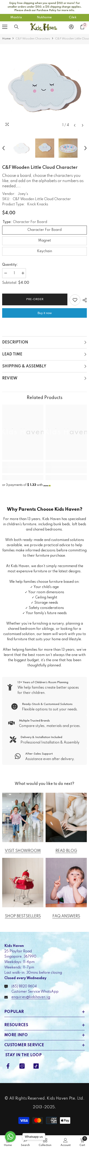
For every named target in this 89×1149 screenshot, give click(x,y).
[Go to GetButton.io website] (10, 1145)
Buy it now (45, 313)
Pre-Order (34, 299)
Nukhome (44, 17)
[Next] (82, 125)
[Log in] (71, 27)
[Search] (16, 26)
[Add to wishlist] (75, 299)
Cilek (72, 17)
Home (6, 38)
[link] (22, 470)
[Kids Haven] (22, 817)
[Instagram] (22, 1066)
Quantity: (10, 265)
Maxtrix (16, 17)
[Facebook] (8, 1066)
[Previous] (74, 125)
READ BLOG (66, 851)
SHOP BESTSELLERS (23, 916)
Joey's (23, 194)
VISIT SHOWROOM (23, 851)
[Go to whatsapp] (10, 1136)
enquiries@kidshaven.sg (30, 997)
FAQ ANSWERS (66, 916)
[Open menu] (4, 26)
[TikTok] (36, 1066)
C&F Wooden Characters (33, 38)
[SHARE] (83, 300)
